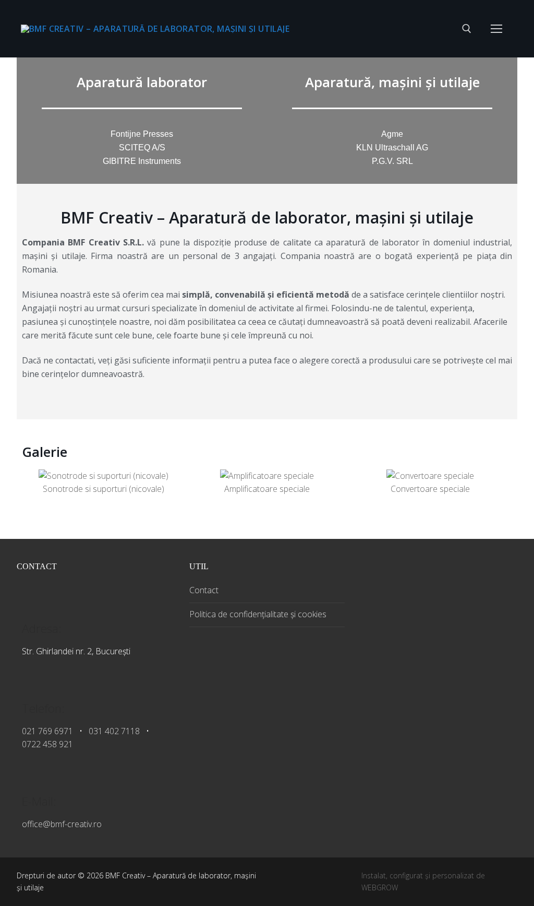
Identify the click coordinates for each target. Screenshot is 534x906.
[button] (32, 482)
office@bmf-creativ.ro (62, 824)
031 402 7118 (114, 731)
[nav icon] (496, 29)
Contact (204, 590)
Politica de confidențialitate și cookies (257, 614)
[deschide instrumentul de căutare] (466, 28)
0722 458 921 (47, 744)
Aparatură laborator (142, 82)
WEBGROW (379, 887)
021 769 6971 (47, 731)
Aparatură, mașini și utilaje (392, 82)
